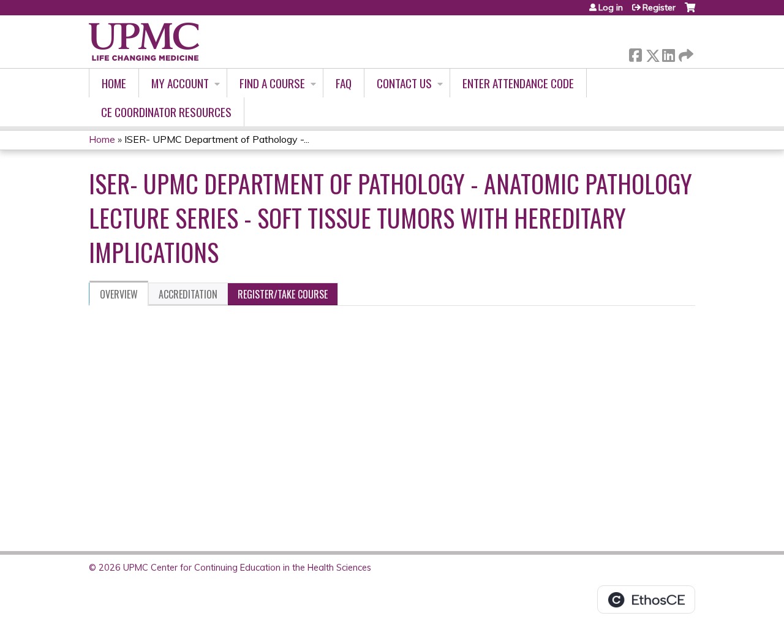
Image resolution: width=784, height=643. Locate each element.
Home (114, 83)
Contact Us (404, 83)
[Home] (144, 41)
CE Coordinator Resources (166, 112)
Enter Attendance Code (518, 83)
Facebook (635, 53)
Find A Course (272, 83)
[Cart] (690, 12)
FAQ (344, 83)
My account (180, 83)
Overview (119, 294)
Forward (685, 52)
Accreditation (188, 294)
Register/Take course (283, 294)
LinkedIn (668, 53)
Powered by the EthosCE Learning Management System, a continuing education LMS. (646, 599)
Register (659, 7)
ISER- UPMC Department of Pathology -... (216, 139)
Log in (610, 7)
